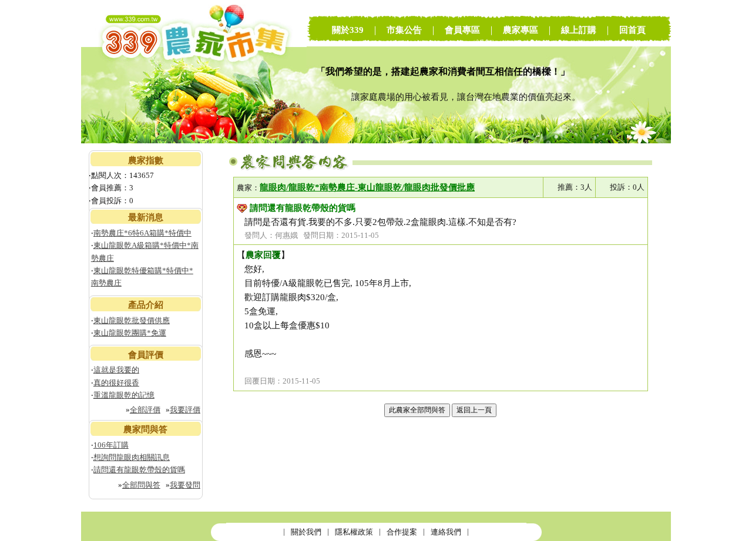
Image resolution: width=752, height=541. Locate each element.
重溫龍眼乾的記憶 (124, 395)
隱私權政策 (354, 531)
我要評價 (185, 409)
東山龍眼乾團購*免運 (129, 332)
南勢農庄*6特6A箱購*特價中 (142, 233)
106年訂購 (111, 445)
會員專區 (462, 30)
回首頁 (632, 30)
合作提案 (402, 531)
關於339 (348, 30)
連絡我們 (446, 531)
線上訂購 (578, 30)
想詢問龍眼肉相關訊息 (131, 457)
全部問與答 (141, 484)
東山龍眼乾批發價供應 (131, 320)
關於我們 (306, 531)
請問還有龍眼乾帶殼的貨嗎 (139, 469)
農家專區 (520, 30)
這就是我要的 (116, 369)
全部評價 (145, 409)
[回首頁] (194, 140)
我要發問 (185, 484)
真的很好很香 (116, 382)
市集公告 (404, 30)
